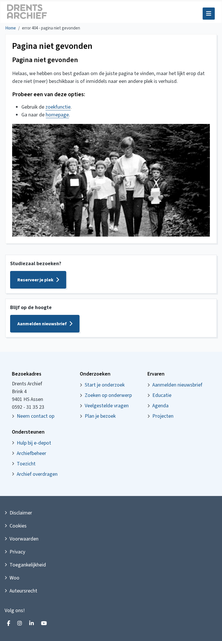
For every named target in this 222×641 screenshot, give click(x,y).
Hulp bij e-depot (34, 443)
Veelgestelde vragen (107, 405)
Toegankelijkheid (28, 564)
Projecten (162, 416)
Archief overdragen (37, 474)
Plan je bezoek (100, 416)
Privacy (17, 551)
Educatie (161, 395)
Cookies (18, 525)
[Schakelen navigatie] (208, 13)
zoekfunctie (58, 107)
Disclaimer (21, 512)
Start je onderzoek (105, 385)
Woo (14, 577)
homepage (57, 114)
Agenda (160, 405)
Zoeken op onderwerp (108, 395)
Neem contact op (35, 416)
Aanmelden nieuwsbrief (42, 324)
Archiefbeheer (31, 453)
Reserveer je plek (35, 280)
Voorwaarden (24, 538)
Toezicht (26, 463)
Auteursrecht (23, 590)
